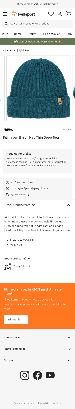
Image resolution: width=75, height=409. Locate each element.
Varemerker (9, 50)
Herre (4, 34)
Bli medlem (15, 319)
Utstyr (31, 34)
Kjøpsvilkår (43, 403)
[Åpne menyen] (5, 14)
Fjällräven (24, 50)
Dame (18, 34)
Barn (69, 34)
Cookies (57, 403)
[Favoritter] (51, 14)
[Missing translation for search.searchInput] (6, 24)
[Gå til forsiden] (23, 14)
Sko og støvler (51, 34)
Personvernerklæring (24, 403)
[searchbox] (41, 23)
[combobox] (37, 24)
